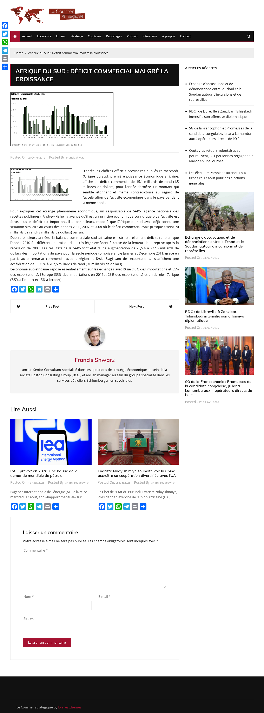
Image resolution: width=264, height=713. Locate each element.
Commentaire (36, 550)
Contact (185, 36)
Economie (44, 36)
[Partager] (5, 67)
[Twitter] (5, 34)
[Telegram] (5, 50)
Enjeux (61, 36)
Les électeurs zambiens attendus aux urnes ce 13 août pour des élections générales (217, 178)
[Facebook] (5, 25)
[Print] (5, 58)
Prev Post (52, 306)
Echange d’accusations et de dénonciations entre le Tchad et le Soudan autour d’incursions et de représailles (215, 92)
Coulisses (94, 36)
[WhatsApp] (5, 42)
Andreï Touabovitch (77, 482)
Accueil (27, 36)
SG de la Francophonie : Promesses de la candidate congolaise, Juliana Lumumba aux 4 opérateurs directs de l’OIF (220, 133)
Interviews (150, 36)
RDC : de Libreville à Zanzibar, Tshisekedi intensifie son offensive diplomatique (220, 114)
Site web (30, 618)
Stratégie (77, 36)
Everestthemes (69, 707)
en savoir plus (121, 380)
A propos (168, 36)
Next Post (136, 306)
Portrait (132, 36)
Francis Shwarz (75, 157)
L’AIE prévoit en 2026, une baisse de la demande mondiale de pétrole (44, 473)
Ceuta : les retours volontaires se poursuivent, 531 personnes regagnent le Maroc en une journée (221, 155)
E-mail (104, 596)
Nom (29, 596)
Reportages (114, 36)
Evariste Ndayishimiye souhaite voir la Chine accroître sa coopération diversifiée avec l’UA (137, 473)
